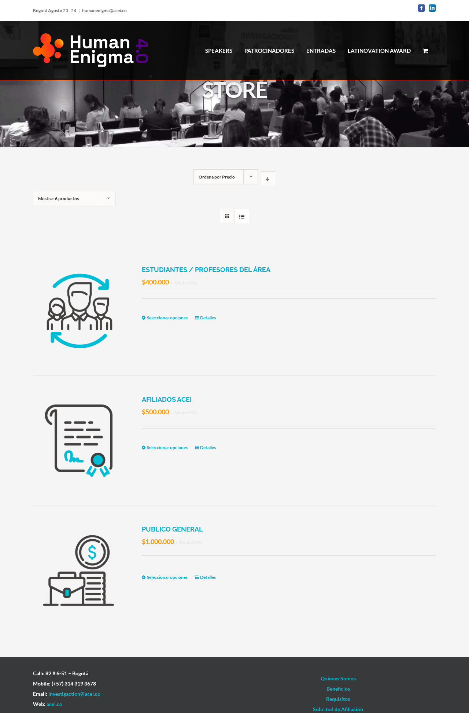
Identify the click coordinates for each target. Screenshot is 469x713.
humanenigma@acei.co (104, 10)
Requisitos (338, 699)
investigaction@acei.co (74, 694)
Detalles (208, 317)
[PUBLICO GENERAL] (79, 570)
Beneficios (338, 689)
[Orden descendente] (268, 178)
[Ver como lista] (241, 216)
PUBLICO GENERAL (172, 529)
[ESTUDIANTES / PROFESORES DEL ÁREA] (79, 310)
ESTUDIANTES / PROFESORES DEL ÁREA (206, 269)
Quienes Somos (338, 678)
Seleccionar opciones (167, 317)
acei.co (54, 704)
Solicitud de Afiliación (338, 709)
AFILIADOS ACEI (167, 399)
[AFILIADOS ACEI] (79, 440)
